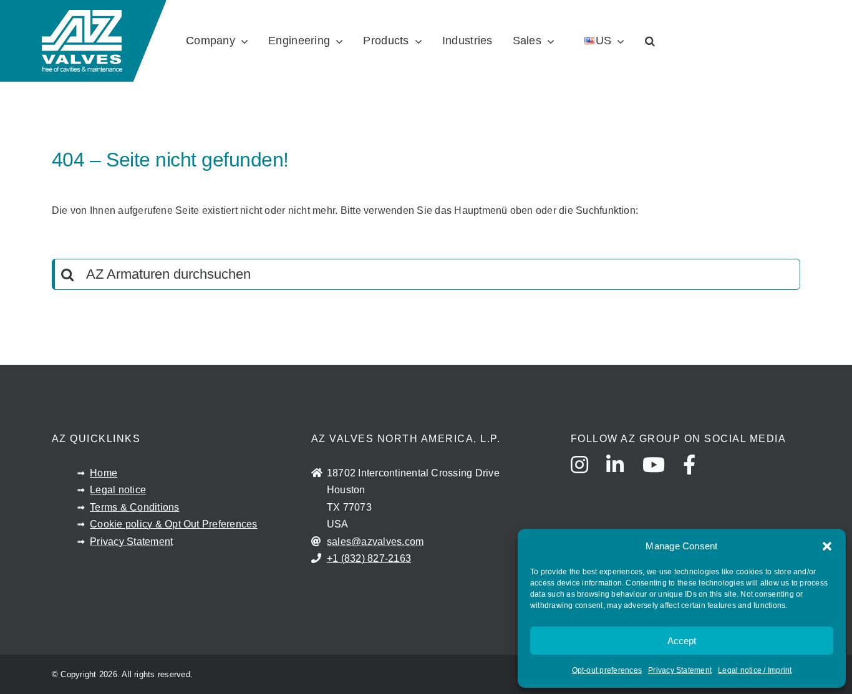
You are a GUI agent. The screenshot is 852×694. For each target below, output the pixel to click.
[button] (827, 546)
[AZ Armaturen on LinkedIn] (622, 476)
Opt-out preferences (607, 670)
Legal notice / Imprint (754, 670)
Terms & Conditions (134, 507)
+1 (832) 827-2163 (369, 558)
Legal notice (118, 489)
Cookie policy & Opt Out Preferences (173, 524)
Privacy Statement (680, 670)
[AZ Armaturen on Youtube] (661, 476)
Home (103, 473)
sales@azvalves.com (375, 541)
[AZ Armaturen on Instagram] (587, 476)
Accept (681, 640)
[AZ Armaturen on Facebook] (697, 476)
